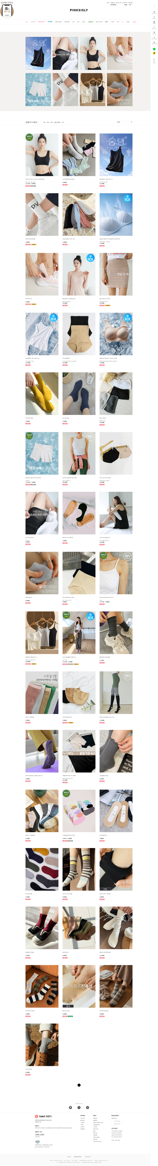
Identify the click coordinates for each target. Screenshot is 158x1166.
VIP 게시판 (95, 1129)
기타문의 (95, 1126)
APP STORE (117, 1121)
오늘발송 (134, 21)
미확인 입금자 (96, 1137)
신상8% (26, 21)
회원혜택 (82, 1129)
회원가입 (113, 2)
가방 (48, 122)
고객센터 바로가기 (97, 1141)
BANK (125, 4)
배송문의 (95, 1118)
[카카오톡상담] (70, 1107)
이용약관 (69, 1156)
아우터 (112, 21)
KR (130, 4)
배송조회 (130, 2)
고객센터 (82, 1122)
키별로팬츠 (90, 21)
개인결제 (95, 1135)
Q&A (94, 1131)
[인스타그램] (87, 1107)
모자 (51, 122)
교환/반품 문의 (96, 1124)
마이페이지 (124, 2)
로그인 (108, 2)
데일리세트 (67, 21)
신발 (44, 122)
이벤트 (82, 1124)
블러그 (154, 49)
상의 (73, 21)
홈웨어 (106, 21)
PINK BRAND (41, 21)
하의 (78, 21)
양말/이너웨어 (57, 122)
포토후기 (82, 1126)
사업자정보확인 (88, 1156)
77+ (122, 21)
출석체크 (82, 1120)
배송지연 (95, 1133)
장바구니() (118, 2)
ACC (63, 122)
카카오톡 (154, 53)
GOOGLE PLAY (117, 1123)
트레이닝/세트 (58, 21)
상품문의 (95, 1120)
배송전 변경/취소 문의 (98, 1122)
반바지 (83, 21)
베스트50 (33, 21)
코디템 (127, 21)
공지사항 (82, 1118)
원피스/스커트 (99, 21)
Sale (118, 21)
